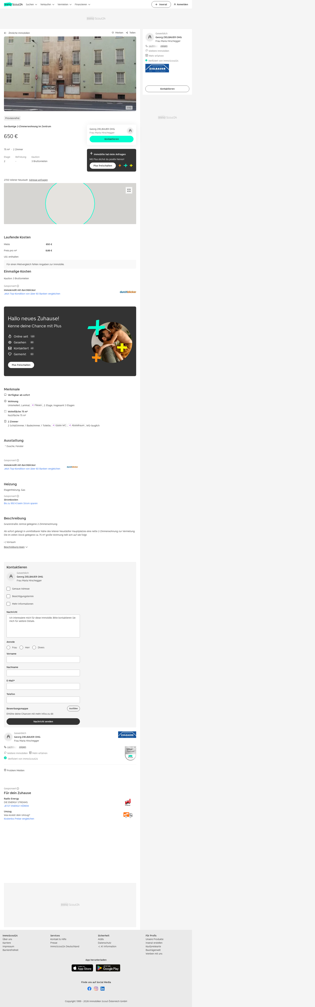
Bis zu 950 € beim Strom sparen (21, 503)
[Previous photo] (14, 74)
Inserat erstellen (154, 942)
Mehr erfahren (39, 753)
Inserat (163, 4)
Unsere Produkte (154, 939)
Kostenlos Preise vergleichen (19, 818)
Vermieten (63, 4)
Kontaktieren (112, 139)
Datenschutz (104, 942)
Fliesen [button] (38, 405)
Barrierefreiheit (10, 950)
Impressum (8, 946)
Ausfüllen (73, 708)
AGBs (101, 939)
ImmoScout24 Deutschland (64, 946)
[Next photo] (126, 74)
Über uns (7, 939)
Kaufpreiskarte (153, 946)
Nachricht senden (43, 721)
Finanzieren (81, 4)
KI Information (108, 946)
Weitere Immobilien (17, 753)
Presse (53, 942)
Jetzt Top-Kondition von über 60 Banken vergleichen (32, 293)
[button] (70, 73)
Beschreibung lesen (14, 547)
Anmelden (182, 4)
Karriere (7, 942)
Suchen (30, 4)
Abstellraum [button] (78, 425)
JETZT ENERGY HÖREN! (16, 805)
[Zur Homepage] (13, 4)
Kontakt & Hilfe (58, 939)
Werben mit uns (154, 953)
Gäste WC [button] (60, 425)
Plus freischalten (103, 165)
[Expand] (129, 190)
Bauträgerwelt (153, 950)
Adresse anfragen (38, 179)
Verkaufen (45, 4)
